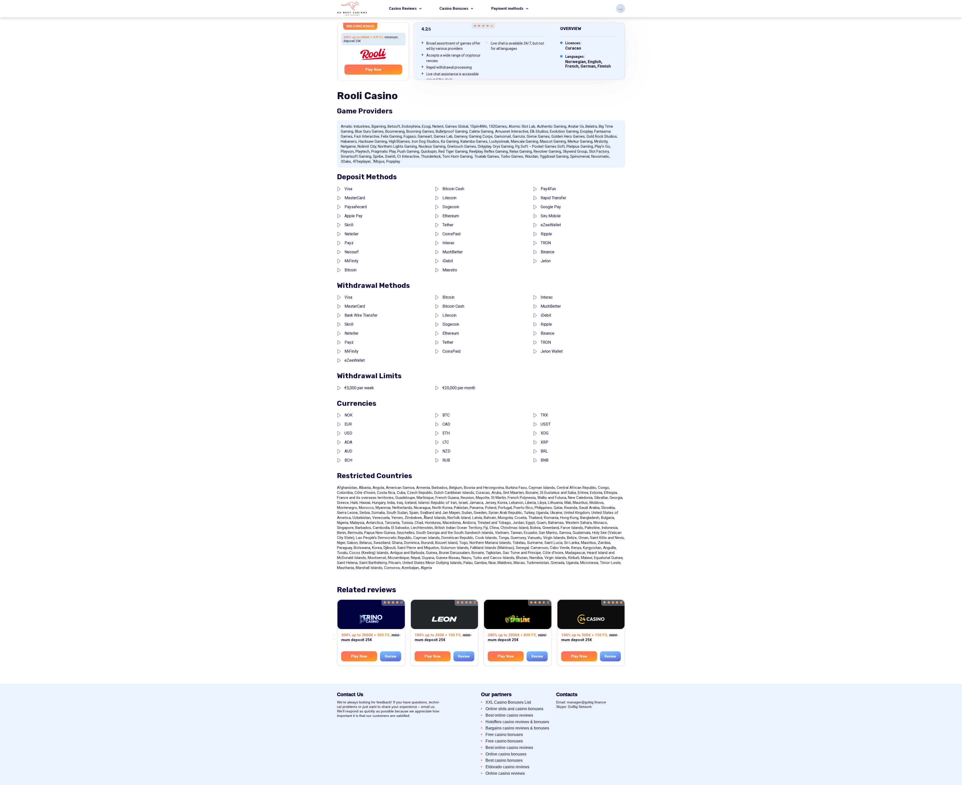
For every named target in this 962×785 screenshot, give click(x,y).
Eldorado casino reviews (507, 767)
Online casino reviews (505, 773)
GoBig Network (580, 707)
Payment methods (507, 8)
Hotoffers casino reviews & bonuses (517, 722)
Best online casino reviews (509, 715)
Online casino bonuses (506, 754)
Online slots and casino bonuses (514, 709)
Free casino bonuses (504, 734)
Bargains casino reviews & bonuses (517, 728)
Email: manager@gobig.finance (581, 702)
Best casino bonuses (504, 760)
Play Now (373, 69)
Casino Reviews (403, 8)
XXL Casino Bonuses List (508, 702)
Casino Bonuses (453, 8)
